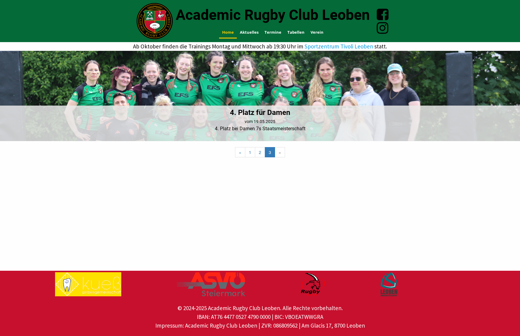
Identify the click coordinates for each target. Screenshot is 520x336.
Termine (273, 32)
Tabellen (296, 32)
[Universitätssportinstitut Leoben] (389, 284)
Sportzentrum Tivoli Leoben (339, 46)
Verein (317, 32)
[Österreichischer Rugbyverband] (313, 284)
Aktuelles (249, 32)
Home (228, 32)
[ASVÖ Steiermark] (211, 284)
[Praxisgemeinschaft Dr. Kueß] (88, 284)
